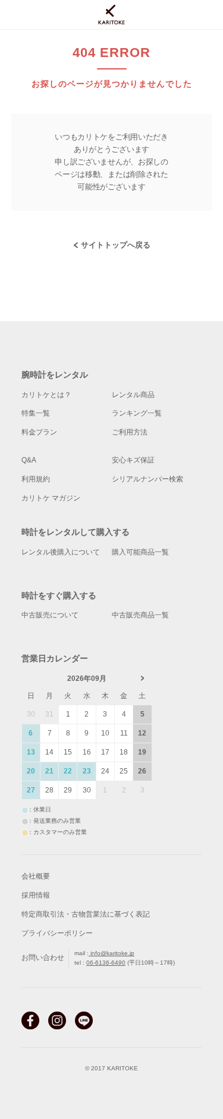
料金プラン (39, 432)
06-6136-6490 (105, 962)
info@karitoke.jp (111, 953)
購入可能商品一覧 (140, 552)
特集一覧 (35, 413)
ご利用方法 (129, 432)
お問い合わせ (42, 957)
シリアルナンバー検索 (147, 479)
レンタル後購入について (60, 552)
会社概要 (35, 876)
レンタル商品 (133, 395)
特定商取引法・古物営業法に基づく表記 (85, 914)
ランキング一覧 (137, 413)
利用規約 (35, 479)
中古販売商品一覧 (140, 615)
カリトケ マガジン (50, 498)
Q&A (28, 460)
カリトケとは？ (46, 395)
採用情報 (35, 895)
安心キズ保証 (133, 460)
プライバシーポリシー (57, 933)
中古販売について (49, 615)
